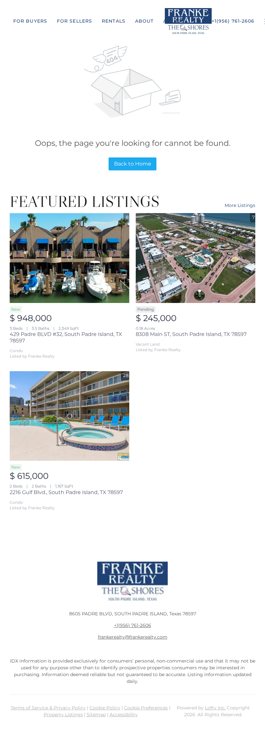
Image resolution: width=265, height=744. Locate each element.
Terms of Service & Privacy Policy (48, 708)
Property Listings (63, 714)
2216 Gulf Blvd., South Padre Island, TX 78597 (66, 492)
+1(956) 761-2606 (132, 625)
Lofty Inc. (215, 708)
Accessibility (124, 714)
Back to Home (132, 164)
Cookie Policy (105, 708)
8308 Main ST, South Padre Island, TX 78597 (191, 334)
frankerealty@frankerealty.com (132, 637)
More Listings (240, 205)
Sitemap (96, 714)
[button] (30, 21)
